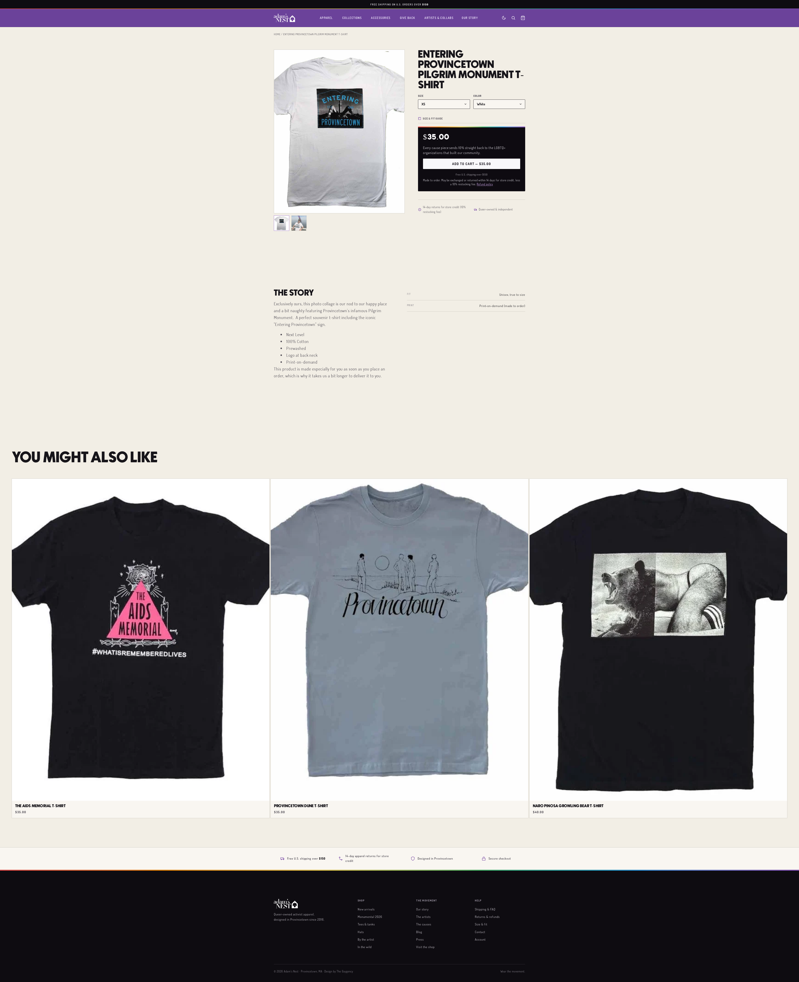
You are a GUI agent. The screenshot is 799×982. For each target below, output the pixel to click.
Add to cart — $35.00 (471, 164)
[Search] (513, 18)
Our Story (470, 18)
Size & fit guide (433, 118)
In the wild (365, 947)
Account (480, 939)
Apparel (326, 18)
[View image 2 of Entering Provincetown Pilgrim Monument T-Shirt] (299, 223)
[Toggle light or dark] (504, 18)
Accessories (381, 18)
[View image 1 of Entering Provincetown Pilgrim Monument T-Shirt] (281, 223)
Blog (419, 932)
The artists (423, 917)
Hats (361, 932)
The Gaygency (345, 971)
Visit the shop (425, 947)
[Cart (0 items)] (523, 18)
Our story (422, 909)
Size (420, 95)
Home (277, 34)
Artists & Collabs (438, 18)
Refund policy (485, 184)
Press (420, 939)
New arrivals (366, 909)
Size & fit (481, 924)
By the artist (366, 939)
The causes (423, 924)
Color (477, 95)
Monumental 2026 (370, 917)
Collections (352, 18)
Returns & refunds (487, 917)
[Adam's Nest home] (284, 18)
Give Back (407, 18)
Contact (480, 932)
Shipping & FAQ (485, 909)
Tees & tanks (366, 924)
